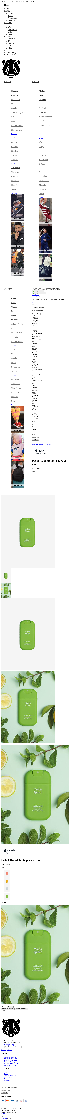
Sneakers (15, 108)
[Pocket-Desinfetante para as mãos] (6, 582)
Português (42, 293)
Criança (14, 298)
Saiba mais (4, 1118)
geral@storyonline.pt (10, 1044)
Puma (41, 134)
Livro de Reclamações (10, 1079)
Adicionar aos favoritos (7, 1008)
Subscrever (4, 1092)
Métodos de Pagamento (11, 1063)
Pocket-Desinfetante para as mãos (41, 444)
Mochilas (15, 180)
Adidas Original (45, 117)
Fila (40, 130)
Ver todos (14, 134)
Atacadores (43, 176)
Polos (13, 362)
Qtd (2, 1006)
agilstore (3, 1113)
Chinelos (14, 95)
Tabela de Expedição (10, 1075)
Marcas (6, 1074)
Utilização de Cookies (10, 1065)
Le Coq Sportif (17, 125)
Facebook (3, 1050)
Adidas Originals (18, 112)
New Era (14, 185)
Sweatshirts (15, 155)
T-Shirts (14, 159)
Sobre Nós (7, 1072)
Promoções (15, 99)
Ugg (13, 121)
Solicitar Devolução (10, 1077)
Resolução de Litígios (10, 1060)
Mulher (42, 91)
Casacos (14, 146)
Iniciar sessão (36, 296)
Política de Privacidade (10, 1058)
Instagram (9, 1050)
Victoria (14, 337)
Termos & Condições (10, 1057)
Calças (14, 142)
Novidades (15, 104)
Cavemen (15, 172)
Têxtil (13, 138)
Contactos (7, 1080)
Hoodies (14, 151)
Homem (14, 91)
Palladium (15, 117)
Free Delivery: (36, 299)
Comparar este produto (21, 1008)
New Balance (16, 130)
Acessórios (15, 167)
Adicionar (10, 1006)
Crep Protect (16, 176)
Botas (41, 95)
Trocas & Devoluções (10, 1062)
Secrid (13, 189)
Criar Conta (35, 295)
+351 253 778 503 (9, 1046)
